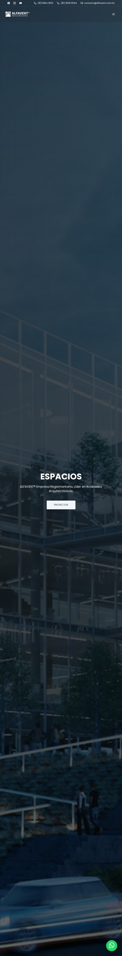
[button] (17, 14)
